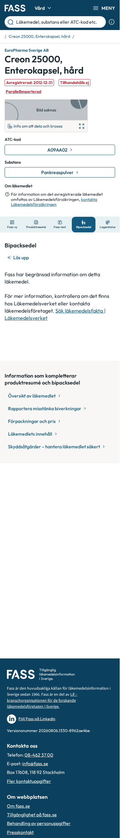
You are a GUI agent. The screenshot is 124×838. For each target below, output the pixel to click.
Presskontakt (20, 832)
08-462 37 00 (39, 755)
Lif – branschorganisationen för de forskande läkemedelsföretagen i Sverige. (42, 701)
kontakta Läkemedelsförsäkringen (54, 202)
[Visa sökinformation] (111, 22)
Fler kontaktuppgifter (29, 781)
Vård (40, 8)
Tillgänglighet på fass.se (32, 815)
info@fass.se (35, 763)
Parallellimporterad (23, 91)
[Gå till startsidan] (15, 8)
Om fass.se (18, 806)
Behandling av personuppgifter (39, 823)
